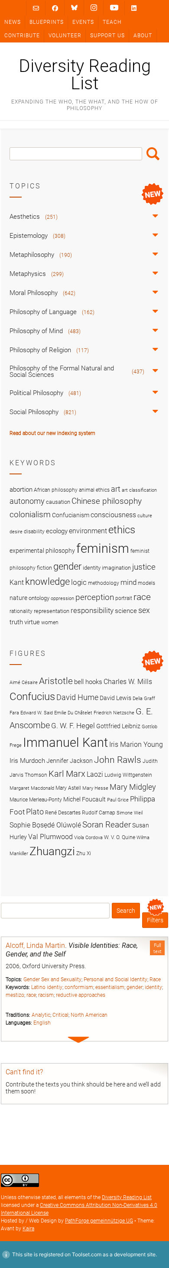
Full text (157, 948)
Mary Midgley (133, 786)
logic (79, 582)
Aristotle (56, 680)
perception (94, 597)
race (31, 995)
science (126, 611)
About (142, 35)
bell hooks (88, 682)
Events (83, 22)
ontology (39, 598)
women (49, 622)
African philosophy (56, 490)
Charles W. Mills (128, 682)
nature (18, 597)
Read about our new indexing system (52, 433)
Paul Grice (118, 800)
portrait (123, 598)
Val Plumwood (50, 837)
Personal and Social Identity (115, 979)
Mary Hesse (95, 788)
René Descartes (63, 812)
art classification (139, 490)
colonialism (30, 514)
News (12, 22)
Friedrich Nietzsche (114, 713)
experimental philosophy (42, 550)
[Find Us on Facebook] (55, 8)
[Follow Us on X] (94, 8)
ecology (57, 531)
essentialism (109, 987)
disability (34, 532)
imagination (116, 567)
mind (128, 582)
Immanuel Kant (65, 742)
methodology (103, 583)
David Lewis (115, 697)
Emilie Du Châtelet (73, 713)
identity (153, 987)
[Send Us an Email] (36, 8)
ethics (121, 530)
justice (144, 567)
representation (51, 611)
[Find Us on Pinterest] (114, 7)
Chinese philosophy (107, 501)
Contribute (22, 35)
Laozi (95, 774)
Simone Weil (130, 813)
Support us (107, 35)
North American (89, 1015)
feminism (102, 548)
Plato (35, 811)
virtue (32, 622)
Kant (17, 583)
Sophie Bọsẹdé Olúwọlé (45, 825)
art (115, 489)
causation (58, 502)
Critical (60, 1015)
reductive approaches (80, 995)
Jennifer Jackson (69, 760)
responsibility (92, 610)
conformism (79, 987)
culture (144, 516)
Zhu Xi (83, 853)
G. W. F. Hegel (73, 725)
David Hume (77, 697)
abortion (21, 489)
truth (16, 622)
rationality (21, 611)
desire (16, 532)
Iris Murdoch (27, 761)
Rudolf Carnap (98, 812)
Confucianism (70, 515)
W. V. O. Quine (119, 837)
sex (144, 610)
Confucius (32, 697)
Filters (155, 920)
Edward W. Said (36, 713)
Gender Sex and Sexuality (52, 979)
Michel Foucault (84, 799)
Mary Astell (68, 788)
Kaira (28, 1229)
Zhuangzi (52, 851)
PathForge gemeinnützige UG (99, 1221)
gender (135, 987)
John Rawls (117, 760)
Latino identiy (46, 987)
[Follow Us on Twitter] (74, 7)
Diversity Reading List (85, 75)
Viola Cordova (88, 837)
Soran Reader (106, 825)
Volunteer (65, 35)
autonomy (27, 501)
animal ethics (94, 490)
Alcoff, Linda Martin (35, 945)
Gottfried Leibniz (118, 726)
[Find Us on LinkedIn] (134, 8)
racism (46, 995)
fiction (44, 567)
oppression (62, 598)
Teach (112, 22)
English (42, 1023)
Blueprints (46, 22)
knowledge (47, 581)
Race (155, 979)
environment (88, 531)
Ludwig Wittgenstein (128, 775)
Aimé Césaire (24, 682)
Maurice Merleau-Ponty (36, 799)
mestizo (15, 995)
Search (152, 154)
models (146, 583)
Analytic (41, 1015)
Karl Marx (67, 774)
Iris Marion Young (136, 744)
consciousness (113, 515)
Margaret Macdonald (32, 788)
